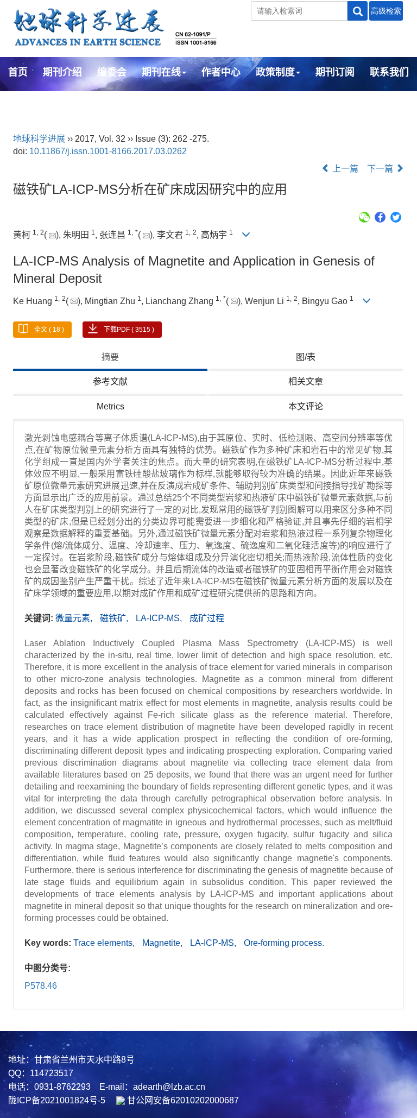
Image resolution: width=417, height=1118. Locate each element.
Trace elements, (105, 943)
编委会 (112, 72)
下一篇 (381, 168)
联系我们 (389, 72)
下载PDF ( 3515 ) (129, 329)
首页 (18, 72)
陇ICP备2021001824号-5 (56, 1100)
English (25, 101)
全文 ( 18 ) (49, 329)
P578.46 (40, 985)
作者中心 (221, 72)
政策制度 (275, 72)
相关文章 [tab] (305, 381)
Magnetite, (163, 943)
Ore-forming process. (284, 943)
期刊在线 (161, 72)
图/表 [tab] (305, 357)
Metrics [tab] (110, 406)
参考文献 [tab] (110, 381)
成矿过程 (206, 618)
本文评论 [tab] (305, 406)
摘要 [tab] (110, 357)
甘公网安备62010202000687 (182, 1100)
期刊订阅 (335, 72)
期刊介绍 (62, 72)
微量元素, (74, 618)
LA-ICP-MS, (160, 618)
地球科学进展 (39, 138)
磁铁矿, (115, 618)
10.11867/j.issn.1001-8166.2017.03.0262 (108, 151)
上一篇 (344, 168)
